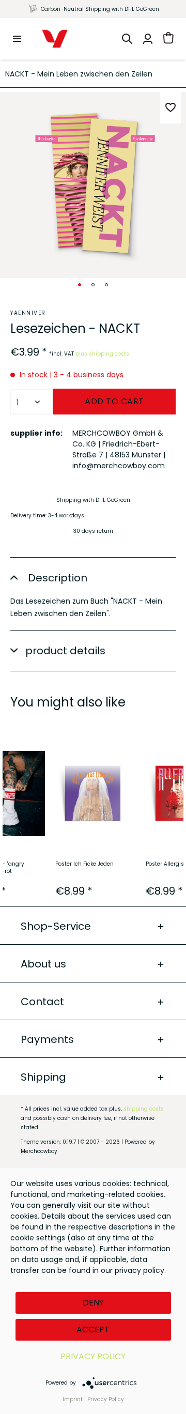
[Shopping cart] (168, 38)
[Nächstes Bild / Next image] (93, 284)
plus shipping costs (102, 354)
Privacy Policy (93, 1356)
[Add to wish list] (170, 108)
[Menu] (17, 38)
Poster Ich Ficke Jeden (84, 864)
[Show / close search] (127, 38)
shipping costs (143, 1109)
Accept (93, 1329)
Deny (93, 1303)
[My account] (147, 38)
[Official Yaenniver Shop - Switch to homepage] (54, 38)
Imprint (73, 1399)
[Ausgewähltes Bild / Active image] (79, 284)
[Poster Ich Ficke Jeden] (92, 793)
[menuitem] (17, 38)
